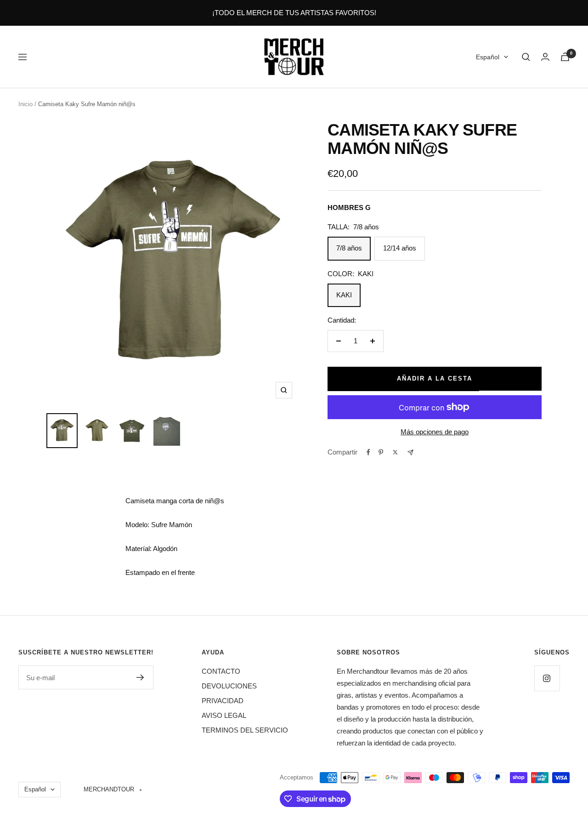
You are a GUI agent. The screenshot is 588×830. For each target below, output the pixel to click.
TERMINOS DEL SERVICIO (245, 730)
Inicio (25, 104)
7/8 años (349, 248)
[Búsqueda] (526, 57)
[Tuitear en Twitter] (395, 452)
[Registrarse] (140, 677)
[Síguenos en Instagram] (547, 678)
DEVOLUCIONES (229, 686)
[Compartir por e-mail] (410, 452)
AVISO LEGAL (224, 715)
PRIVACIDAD (222, 701)
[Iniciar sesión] (545, 57)
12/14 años (399, 248)
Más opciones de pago (435, 432)
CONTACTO (221, 671)
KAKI (344, 295)
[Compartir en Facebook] (368, 452)
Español (487, 57)
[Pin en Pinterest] (381, 452)
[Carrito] (565, 56)
